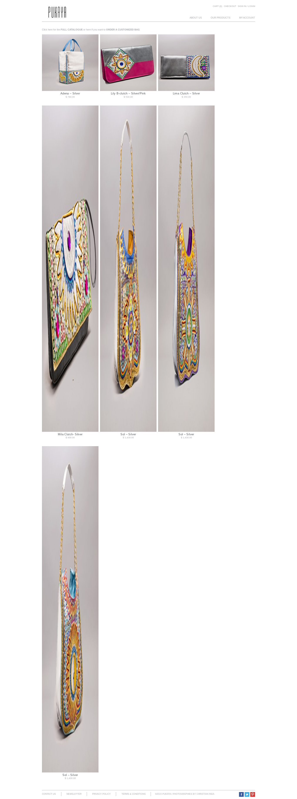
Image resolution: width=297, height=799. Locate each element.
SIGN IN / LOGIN (246, 6)
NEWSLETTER (74, 794)
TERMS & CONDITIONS (134, 794)
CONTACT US (49, 794)
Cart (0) (217, 6)
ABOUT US (196, 17)
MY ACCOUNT (247, 17)
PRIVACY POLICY (101, 794)
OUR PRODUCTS (220, 17)
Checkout (230, 6)
